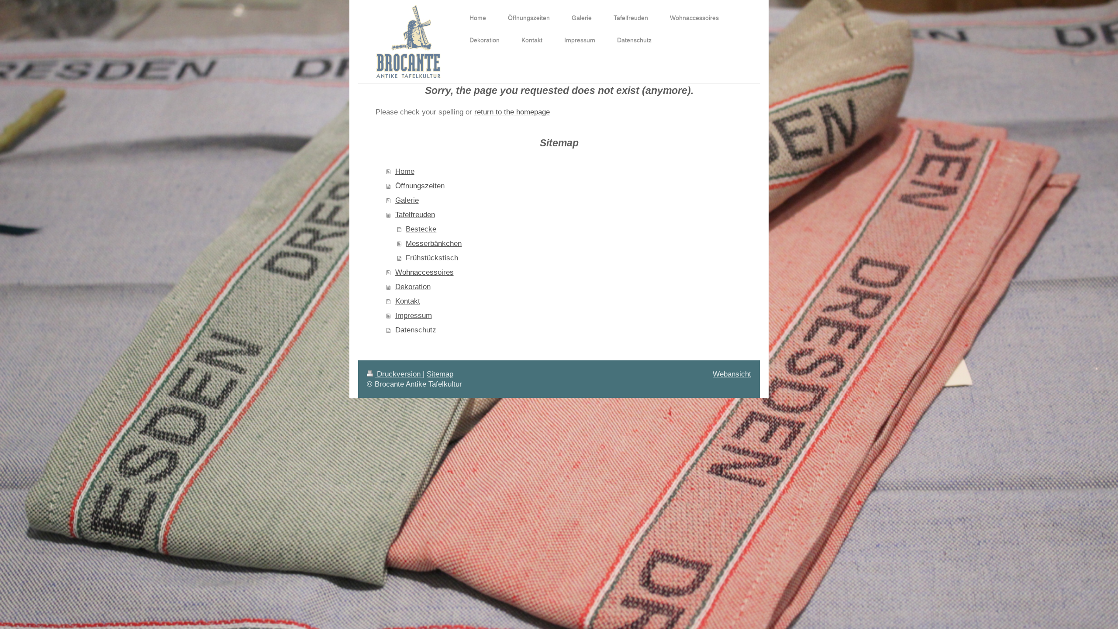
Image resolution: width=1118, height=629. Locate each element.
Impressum (413, 315)
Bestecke (421, 229)
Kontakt (407, 301)
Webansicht (732, 374)
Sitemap (440, 374)
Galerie (407, 200)
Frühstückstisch (432, 258)
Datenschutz (415, 330)
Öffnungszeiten (420, 186)
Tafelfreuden (415, 214)
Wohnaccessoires (424, 272)
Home (404, 171)
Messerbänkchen (434, 243)
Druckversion (399, 374)
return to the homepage (512, 112)
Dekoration (413, 286)
